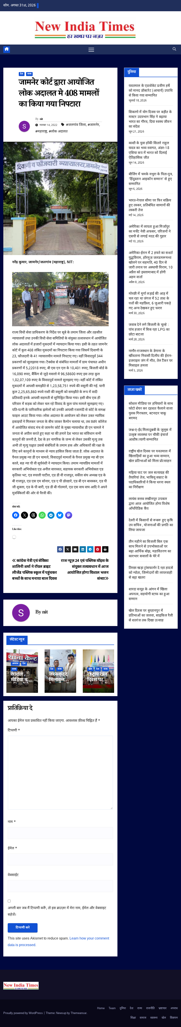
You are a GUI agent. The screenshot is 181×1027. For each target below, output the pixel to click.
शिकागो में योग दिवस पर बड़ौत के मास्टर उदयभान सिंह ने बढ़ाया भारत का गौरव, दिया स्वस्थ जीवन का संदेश (150, 119)
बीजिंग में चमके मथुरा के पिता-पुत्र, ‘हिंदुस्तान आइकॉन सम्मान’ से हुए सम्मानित (151, 179)
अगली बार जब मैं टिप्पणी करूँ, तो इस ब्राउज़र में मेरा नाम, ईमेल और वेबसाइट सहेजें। (57, 911)
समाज (143, 1018)
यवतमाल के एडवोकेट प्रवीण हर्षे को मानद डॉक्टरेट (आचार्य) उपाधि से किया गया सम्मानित (151, 91)
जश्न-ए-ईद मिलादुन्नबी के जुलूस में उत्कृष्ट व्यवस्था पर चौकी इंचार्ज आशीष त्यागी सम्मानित (150, 435)
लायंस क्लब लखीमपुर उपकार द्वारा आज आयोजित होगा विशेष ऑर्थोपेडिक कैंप (149, 504)
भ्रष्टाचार (162, 1008)
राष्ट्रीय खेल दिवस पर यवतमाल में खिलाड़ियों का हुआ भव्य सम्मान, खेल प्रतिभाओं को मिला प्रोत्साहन (150, 456)
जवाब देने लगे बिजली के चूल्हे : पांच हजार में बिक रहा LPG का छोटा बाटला (149, 330)
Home (101, 1008)
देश (21, 74)
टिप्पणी (14, 730)
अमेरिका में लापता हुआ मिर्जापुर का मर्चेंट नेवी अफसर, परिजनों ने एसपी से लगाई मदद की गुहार (150, 232)
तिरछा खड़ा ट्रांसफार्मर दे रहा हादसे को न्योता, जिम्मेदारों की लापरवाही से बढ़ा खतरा (151, 573)
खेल (90, 669)
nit (41, 119)
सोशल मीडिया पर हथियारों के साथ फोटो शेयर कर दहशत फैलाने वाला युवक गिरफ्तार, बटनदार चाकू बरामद (151, 411)
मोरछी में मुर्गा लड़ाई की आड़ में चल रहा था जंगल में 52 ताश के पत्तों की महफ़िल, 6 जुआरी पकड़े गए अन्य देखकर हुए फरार (150, 301)
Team (112, 1008)
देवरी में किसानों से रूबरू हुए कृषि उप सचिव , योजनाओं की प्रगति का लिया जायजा (151, 525)
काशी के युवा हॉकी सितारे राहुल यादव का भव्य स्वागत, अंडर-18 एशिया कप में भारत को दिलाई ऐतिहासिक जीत (149, 150)
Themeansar (79, 1013)
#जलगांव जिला (76, 125)
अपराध (15, 663)
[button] (174, 49)
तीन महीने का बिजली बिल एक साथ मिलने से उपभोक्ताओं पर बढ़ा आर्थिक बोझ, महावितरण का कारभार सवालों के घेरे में (150, 549)
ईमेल (12, 848)
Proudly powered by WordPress (23, 1013)
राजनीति (150, 1008)
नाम (12, 822)
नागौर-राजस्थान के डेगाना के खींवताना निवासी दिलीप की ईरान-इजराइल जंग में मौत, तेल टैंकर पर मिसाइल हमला (151, 358)
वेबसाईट (13, 875)
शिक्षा (133, 1018)
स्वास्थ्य (154, 1018)
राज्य (29, 74)
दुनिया (123, 1008)
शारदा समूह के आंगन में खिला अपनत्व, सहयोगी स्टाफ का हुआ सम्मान (149, 594)
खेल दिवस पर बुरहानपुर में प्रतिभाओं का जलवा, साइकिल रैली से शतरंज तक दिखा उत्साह (151, 616)
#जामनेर (93, 125)
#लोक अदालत (58, 131)
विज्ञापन (174, 1018)
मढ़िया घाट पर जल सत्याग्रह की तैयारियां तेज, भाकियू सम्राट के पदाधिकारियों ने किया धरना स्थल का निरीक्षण (150, 480)
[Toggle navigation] (91, 49)
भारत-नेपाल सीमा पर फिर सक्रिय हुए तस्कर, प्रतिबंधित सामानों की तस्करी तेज (150, 205)
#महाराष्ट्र (41, 131)
